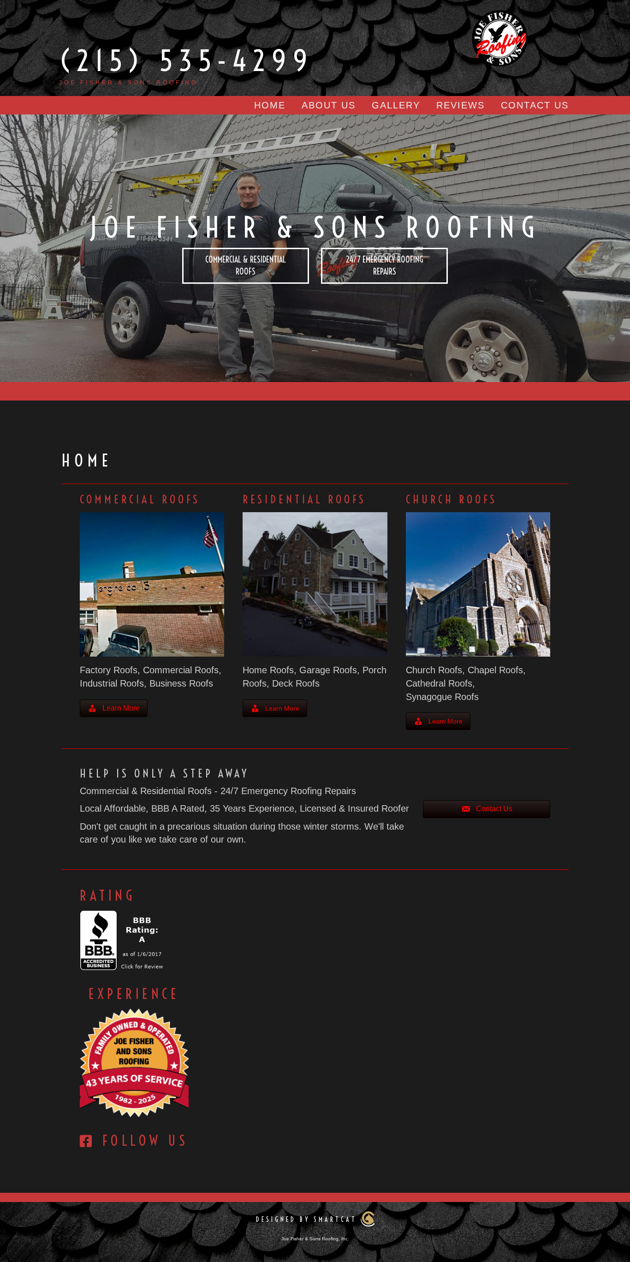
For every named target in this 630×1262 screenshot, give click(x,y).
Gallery (396, 105)
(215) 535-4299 (187, 61)
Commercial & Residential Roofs (245, 265)
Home (269, 105)
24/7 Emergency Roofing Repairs (384, 265)
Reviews (460, 105)
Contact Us (535, 105)
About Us (329, 105)
